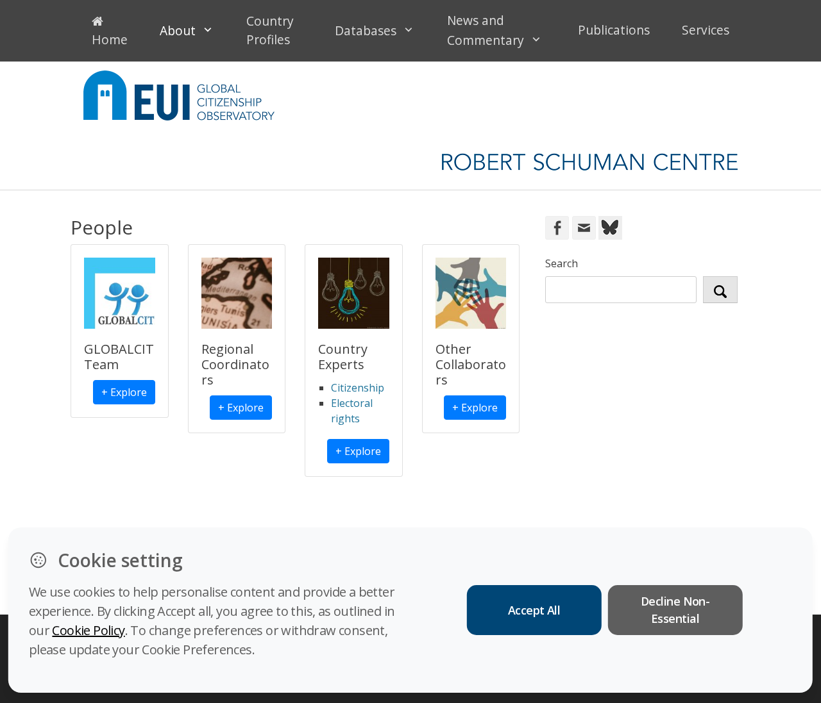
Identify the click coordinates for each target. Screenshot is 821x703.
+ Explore (124, 392)
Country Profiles (270, 30)
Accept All (534, 610)
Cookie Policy (88, 630)
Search (561, 263)
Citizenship (357, 388)
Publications (614, 29)
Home (110, 39)
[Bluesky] (609, 227)
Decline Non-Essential (675, 609)
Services (705, 29)
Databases (365, 30)
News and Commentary (485, 30)
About (178, 30)
